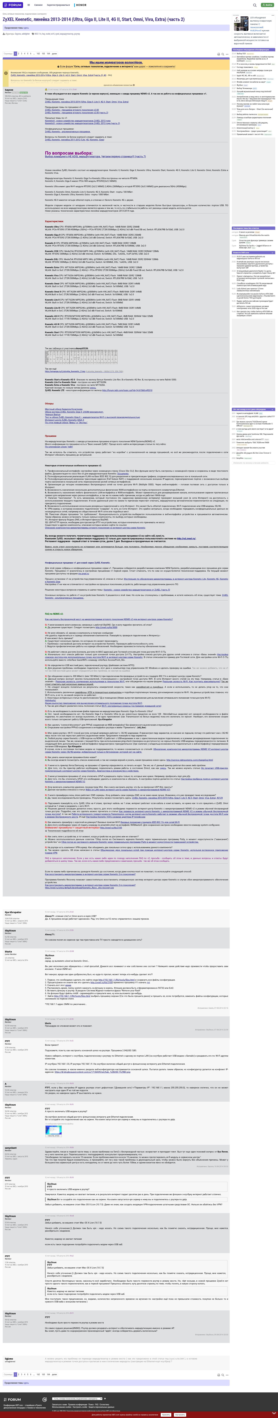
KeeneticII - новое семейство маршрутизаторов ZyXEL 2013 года (77, 120)
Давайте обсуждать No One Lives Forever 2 (253, 453)
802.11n (38, 33)
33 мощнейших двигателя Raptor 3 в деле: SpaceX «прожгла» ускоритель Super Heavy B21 (256, 272)
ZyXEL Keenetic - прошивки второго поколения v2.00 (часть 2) (76, 112)
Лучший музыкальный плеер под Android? (254, 92)
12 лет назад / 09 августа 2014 (59, 1041)
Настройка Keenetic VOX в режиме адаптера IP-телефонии (115, 817)
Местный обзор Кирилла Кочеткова (63, 409)
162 (38, 53)
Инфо (225, 90)
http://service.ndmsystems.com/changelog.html (190, 760)
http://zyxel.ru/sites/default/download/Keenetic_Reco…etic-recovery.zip (79, 887)
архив (68, 985)
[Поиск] (255, 5)
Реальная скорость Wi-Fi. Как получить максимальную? (192, 681)
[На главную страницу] (13, 5)
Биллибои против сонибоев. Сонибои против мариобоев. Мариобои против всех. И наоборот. (255, 59)
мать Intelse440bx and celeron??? (250, 439)
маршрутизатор (66, 33)
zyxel (57, 33)
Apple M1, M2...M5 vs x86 (246, 76)
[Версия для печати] (219, 54)
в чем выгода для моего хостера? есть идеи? (255, 429)
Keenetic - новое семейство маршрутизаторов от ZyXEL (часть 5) (137, 590)
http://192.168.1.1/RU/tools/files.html (116, 980)
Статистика (104, 1404)
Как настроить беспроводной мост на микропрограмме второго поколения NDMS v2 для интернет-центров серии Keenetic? (109, 619)
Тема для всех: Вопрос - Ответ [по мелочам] (255, 109)
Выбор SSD (241, 54)
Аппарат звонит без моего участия (250, 448)
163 (43, 53)
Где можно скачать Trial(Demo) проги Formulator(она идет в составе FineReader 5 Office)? (254, 424)
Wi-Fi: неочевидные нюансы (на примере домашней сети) (131, 706)
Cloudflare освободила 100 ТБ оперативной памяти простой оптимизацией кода (254, 284)
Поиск (91, 1404)
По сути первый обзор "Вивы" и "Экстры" (66, 422)
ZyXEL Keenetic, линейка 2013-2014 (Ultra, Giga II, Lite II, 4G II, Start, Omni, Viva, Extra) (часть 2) (94, 19)
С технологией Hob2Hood (256, 27)
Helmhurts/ (50, 700)
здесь (26, 27)
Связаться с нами (59, 1404)
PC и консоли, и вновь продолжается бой (254, 64)
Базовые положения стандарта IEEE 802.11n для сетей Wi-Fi (150, 822)
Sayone (18, 33)
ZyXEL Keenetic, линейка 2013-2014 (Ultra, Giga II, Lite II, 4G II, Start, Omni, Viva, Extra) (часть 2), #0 (58, 75)
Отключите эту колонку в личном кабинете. (251, 463)
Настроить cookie (80, 1407)
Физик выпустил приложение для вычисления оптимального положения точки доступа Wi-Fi (93, 703)
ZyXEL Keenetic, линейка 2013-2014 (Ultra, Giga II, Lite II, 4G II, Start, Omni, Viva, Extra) (87, 102)
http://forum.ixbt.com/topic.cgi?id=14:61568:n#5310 (127, 390)
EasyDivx (239, 458)
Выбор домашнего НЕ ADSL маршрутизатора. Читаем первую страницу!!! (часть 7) (95, 156)
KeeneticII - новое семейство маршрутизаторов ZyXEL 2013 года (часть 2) (82, 123)
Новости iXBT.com (241, 253)
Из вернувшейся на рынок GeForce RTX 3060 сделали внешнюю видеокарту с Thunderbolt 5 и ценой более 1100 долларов (256, 296)
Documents (123, 473)
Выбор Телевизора (244, 88)
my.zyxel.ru (83, 573)
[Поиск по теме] (223, 54)
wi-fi (52, 33)
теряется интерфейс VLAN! (247, 413)
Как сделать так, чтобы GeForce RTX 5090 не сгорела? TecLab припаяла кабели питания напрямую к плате (254, 314)
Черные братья (52, 414)
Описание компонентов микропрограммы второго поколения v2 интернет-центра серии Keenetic (95, 527)
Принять (166, 1415)
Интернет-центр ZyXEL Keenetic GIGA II (64, 420)
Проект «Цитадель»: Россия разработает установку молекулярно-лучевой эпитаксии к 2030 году (255, 278)
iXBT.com (56, 1411)
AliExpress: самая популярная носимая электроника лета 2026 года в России (253, 307)
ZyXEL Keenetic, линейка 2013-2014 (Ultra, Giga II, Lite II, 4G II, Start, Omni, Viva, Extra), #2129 (177, 798)
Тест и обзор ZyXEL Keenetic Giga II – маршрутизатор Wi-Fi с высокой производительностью (92, 417)
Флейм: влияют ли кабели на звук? (251, 82)
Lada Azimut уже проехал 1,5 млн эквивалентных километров (250, 290)
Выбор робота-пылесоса (247, 114)
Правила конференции (77, 1404)
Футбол (240, 85)
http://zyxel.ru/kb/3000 (106, 627)
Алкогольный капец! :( (246, 128)
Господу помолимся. (245, 67)
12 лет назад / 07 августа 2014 (62, 90)
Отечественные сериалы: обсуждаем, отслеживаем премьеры (252, 124)
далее (54, 53)
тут (148, 982)
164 (48, 53)
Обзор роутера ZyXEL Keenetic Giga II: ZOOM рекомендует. (74, 412)
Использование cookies (61, 1407)
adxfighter (26, 33)
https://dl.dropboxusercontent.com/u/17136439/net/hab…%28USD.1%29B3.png (92, 1072)
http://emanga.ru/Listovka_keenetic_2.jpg (84, 371)
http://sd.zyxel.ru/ (186, 538)
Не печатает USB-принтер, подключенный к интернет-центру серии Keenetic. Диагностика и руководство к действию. (136, 769)
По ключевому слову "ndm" (59, 446)
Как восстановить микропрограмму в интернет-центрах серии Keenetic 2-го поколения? (90, 874)
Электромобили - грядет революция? (252, 131)
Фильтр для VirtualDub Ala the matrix (254, 235)
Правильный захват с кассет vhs (250, 134)
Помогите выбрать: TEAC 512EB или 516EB (252, 443)
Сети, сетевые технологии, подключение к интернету (24, 13)
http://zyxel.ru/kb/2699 (174, 1359)
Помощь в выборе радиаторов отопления (254, 118)
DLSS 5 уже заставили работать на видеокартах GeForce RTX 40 (251, 258)
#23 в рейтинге (25, 96)
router (48, 33)
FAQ (96, 1404)
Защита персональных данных (101, 1407)
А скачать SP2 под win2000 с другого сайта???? (255, 417)
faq (43, 33)
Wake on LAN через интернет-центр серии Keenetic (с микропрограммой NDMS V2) (128, 789)
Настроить (180, 1415)
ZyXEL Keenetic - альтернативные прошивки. (67, 131)
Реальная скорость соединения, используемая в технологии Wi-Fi (90, 681)
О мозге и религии (246, 232)
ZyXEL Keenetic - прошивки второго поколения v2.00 (72, 110)
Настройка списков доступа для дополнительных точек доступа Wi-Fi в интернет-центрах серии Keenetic (136, 656)
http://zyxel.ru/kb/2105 (111, 827)
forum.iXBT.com (107, 1411)
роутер (77, 33)
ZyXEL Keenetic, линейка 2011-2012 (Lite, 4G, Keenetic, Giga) (40, 83)
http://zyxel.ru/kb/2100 (101, 982)
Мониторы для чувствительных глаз (251, 79)
